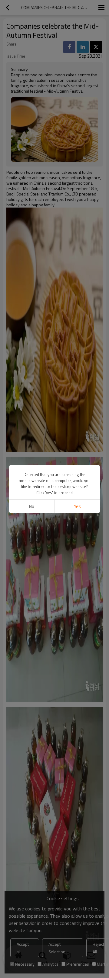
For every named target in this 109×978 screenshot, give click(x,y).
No (31, 506)
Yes (77, 506)
